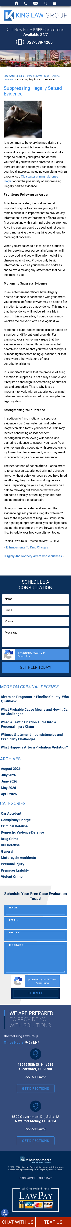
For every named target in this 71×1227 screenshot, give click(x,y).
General (7, 851)
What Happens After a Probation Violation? (34, 747)
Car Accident (11, 813)
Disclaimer (27, 1178)
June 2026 (9, 781)
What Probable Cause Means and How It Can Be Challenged (35, 711)
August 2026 (10, 769)
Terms (28, 656)
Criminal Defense (14, 826)
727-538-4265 (40, 42)
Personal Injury (12, 864)
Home (16, 3)
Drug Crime (10, 839)
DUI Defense (10, 845)
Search (45, 3)
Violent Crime (12, 877)
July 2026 (8, 775)
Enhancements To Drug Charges (27, 547)
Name (13, 907)
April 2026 (9, 794)
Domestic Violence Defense (22, 832)
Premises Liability (15, 870)
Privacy (21, 656)
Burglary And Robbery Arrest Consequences (33, 556)
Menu (54, 3)
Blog (46, 76)
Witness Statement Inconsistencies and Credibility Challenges (32, 737)
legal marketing (26, 1170)
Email (13, 920)
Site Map (45, 1178)
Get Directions (35, 1088)
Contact (35, 3)
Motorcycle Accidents (18, 858)
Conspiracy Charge (16, 820)
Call (25, 3)
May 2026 (8, 788)
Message (16, 945)
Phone (14, 932)
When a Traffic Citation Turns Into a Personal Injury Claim (28, 724)
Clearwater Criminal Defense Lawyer (23, 76)
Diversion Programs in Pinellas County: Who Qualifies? (35, 699)
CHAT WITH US (18, 1222)
